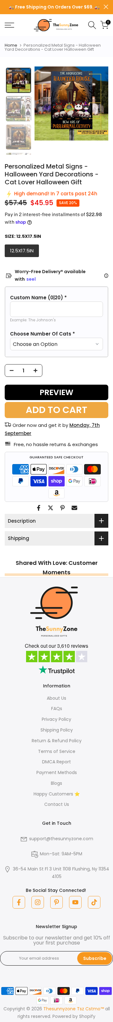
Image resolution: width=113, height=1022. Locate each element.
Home (11, 45)
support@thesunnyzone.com (61, 838)
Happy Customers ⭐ (57, 794)
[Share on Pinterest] (62, 508)
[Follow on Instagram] (37, 902)
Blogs (56, 783)
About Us (56, 698)
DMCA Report (56, 762)
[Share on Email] (74, 508)
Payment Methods (56, 772)
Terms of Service (56, 751)
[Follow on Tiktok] (94, 902)
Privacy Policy (56, 719)
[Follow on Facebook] (19, 902)
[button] (56, 298)
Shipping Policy (56, 730)
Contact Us (56, 804)
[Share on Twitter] (50, 508)
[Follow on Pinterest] (56, 902)
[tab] (18, 80)
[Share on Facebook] (38, 508)
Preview (56, 392)
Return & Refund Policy (57, 741)
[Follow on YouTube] (75, 902)
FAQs (56, 708)
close (106, 6)
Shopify (87, 1016)
